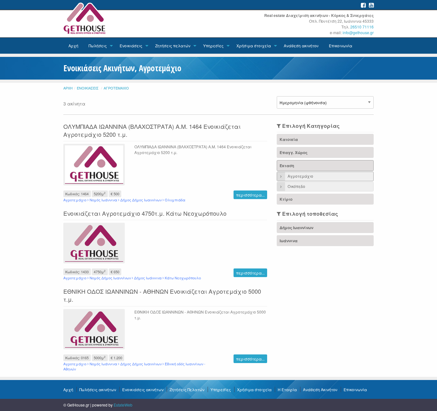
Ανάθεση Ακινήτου (320, 389)
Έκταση (287, 165)
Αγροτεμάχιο (116, 87)
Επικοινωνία (340, 45)
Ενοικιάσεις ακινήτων (142, 389)
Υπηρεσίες (213, 45)
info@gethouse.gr (358, 32)
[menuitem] (73, 45)
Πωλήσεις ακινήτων (97, 389)
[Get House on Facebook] (363, 5)
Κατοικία (289, 139)
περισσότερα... (250, 195)
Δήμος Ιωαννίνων (296, 227)
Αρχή (73, 45)
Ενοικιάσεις (131, 45)
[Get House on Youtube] (371, 5)
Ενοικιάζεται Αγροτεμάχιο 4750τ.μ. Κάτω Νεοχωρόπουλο (144, 213)
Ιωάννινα (289, 241)
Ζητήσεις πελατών (172, 45)
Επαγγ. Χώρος (293, 152)
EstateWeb (123, 404)
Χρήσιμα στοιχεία (253, 45)
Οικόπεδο (296, 186)
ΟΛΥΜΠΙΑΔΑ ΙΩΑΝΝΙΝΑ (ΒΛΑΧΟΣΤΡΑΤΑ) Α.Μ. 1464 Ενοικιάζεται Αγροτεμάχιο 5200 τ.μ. (152, 130)
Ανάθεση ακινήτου (301, 45)
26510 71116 (362, 26)
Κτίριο (286, 199)
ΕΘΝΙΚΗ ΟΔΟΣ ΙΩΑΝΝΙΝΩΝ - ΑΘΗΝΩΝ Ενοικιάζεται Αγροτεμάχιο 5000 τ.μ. (162, 295)
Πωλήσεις (98, 45)
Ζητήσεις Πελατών (187, 389)
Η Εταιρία (287, 389)
